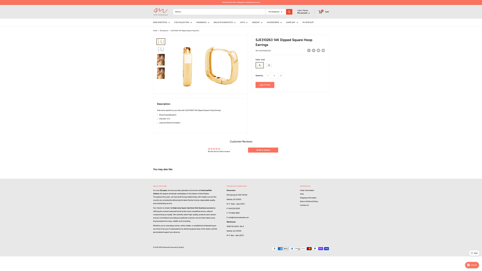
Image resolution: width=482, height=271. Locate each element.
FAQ (302, 194)
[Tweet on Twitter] (318, 50)
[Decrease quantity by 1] (267, 75)
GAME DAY (290, 22)
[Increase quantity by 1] (281, 75)
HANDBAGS (201, 22)
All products (164, 30)
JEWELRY (256, 22)
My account (302, 13)
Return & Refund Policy (309, 201)
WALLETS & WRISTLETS (223, 22)
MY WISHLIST (308, 22)
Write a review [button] (263, 150)
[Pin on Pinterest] (313, 50)
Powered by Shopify (177, 247)
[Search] (289, 12)
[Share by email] (323, 50)
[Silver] (269, 65)
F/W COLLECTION (181, 22)
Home (155, 30)
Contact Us (304, 205)
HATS (242, 22)
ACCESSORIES (273, 22)
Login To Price (264, 85)
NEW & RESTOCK (160, 22)
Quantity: (259, 76)
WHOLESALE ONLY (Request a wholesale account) (241, 2)
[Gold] (260, 65)
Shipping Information (308, 198)
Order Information (307, 190)
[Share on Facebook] (309, 50)
